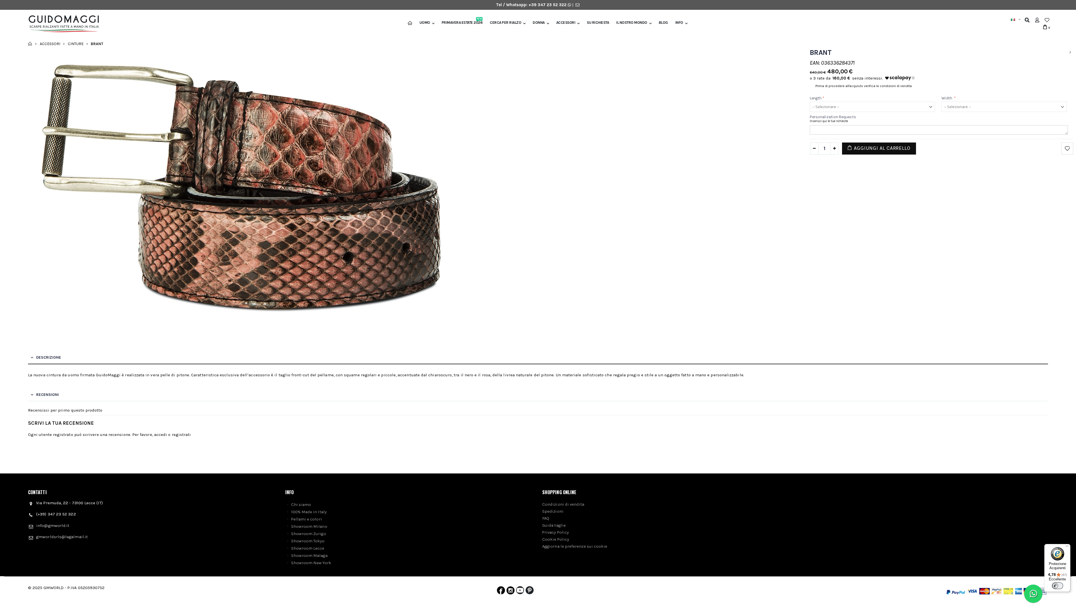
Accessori (566, 23)
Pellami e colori (306, 519)
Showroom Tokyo (308, 540)
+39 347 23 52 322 (548, 4)
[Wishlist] (1047, 20)
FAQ (545, 518)
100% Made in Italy (309, 511)
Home (30, 43)
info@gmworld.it (52, 525)
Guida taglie (554, 525)
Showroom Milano (309, 526)
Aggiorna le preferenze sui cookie (574, 546)
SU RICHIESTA (598, 23)
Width (949, 98)
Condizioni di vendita (563, 504)
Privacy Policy (555, 532)
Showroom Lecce (307, 548)
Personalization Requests (833, 117)
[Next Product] (1070, 52)
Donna (539, 23)
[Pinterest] (529, 591)
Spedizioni (552, 511)
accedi (160, 434)
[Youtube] (520, 591)
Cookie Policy (555, 539)
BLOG (663, 23)
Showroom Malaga (309, 555)
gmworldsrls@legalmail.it (62, 536)
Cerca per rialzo (505, 23)
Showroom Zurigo (308, 533)
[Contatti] (577, 4)
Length (817, 98)
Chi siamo (301, 504)
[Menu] (1067, 547)
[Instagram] (510, 591)
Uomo (424, 23)
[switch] (1057, 585)
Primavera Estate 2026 (462, 23)
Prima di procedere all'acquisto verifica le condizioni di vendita (863, 86)
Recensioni (47, 394)
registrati (181, 434)
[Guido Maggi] (61, 23)
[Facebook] (501, 591)
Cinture (76, 43)
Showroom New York (311, 562)
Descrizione (48, 357)
